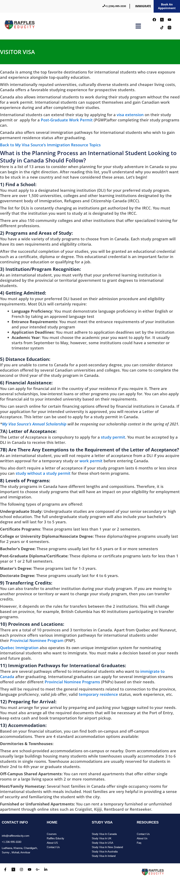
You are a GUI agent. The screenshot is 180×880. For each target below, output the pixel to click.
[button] (138, 26)
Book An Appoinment (167, 6)
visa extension (130, 114)
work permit (90, 460)
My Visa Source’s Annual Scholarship (34, 423)
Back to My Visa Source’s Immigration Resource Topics (50, 144)
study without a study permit (43, 473)
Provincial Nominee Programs (72, 681)
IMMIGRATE (143, 6)
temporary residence (98, 694)
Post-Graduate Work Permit (67, 119)
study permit (113, 437)
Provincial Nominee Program (36, 640)
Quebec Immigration (19, 647)
